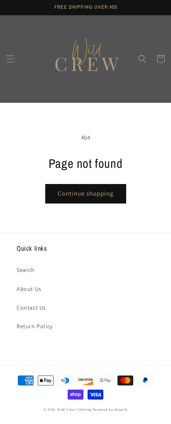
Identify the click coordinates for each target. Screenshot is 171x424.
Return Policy (35, 326)
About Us (29, 289)
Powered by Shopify (110, 409)
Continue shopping (86, 193)
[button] (10, 59)
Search (26, 270)
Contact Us (31, 307)
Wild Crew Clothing (74, 409)
